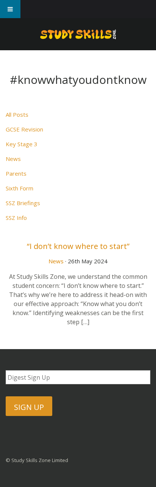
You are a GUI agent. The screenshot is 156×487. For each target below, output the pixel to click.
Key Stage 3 (21, 144)
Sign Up (29, 407)
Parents (16, 173)
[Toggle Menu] (10, 9)
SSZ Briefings (23, 203)
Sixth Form (19, 188)
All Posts (17, 114)
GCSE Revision (24, 129)
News (13, 158)
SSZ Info (16, 217)
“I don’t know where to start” (78, 246)
